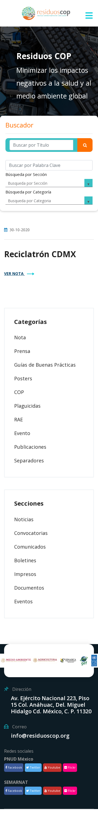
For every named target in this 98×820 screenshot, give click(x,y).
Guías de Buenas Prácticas (45, 364)
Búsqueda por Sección (26, 174)
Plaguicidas (27, 405)
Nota (20, 337)
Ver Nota (14, 273)
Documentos (29, 587)
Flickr (71, 767)
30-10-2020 (20, 229)
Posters (23, 378)
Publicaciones (30, 447)
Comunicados (30, 546)
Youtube (53, 767)
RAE (18, 419)
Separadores (29, 460)
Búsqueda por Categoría (28, 192)
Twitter (34, 767)
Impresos (25, 574)
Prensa (22, 351)
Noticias (23, 519)
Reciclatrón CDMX (40, 254)
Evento (22, 433)
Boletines (25, 560)
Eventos (23, 601)
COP (19, 392)
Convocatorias (31, 533)
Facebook (14, 767)
